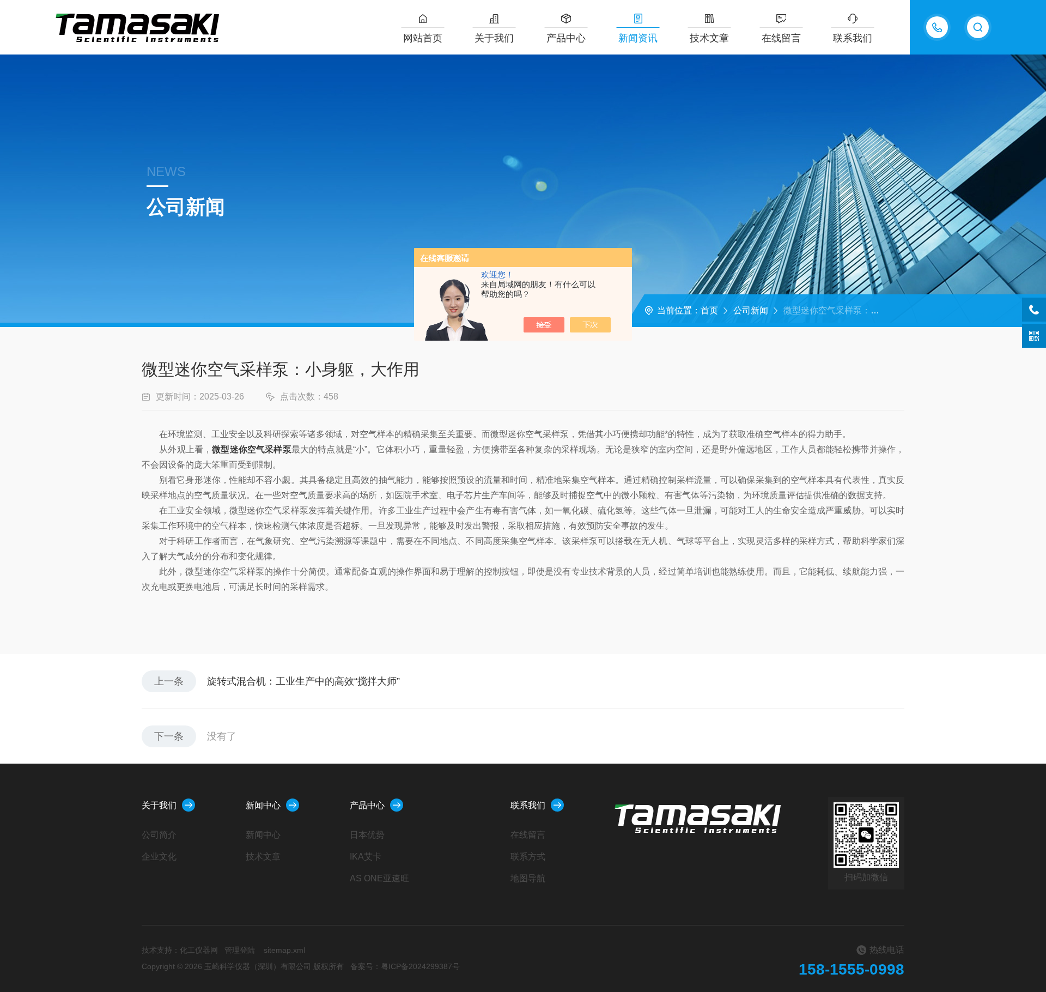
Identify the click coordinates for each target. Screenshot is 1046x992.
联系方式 (527, 856)
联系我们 (852, 38)
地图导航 (527, 878)
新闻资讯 (638, 38)
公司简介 (159, 834)
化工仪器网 (199, 950)
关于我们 (494, 38)
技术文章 (709, 38)
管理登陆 (239, 950)
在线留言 (781, 38)
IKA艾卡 (365, 856)
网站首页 (422, 38)
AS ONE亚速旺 (379, 878)
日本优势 (367, 834)
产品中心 (566, 38)
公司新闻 (750, 310)
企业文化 (159, 856)
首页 (709, 310)
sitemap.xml (284, 950)
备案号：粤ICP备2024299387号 (405, 966)
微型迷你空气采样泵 (251, 449)
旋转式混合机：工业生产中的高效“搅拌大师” (303, 681)
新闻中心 (263, 805)
